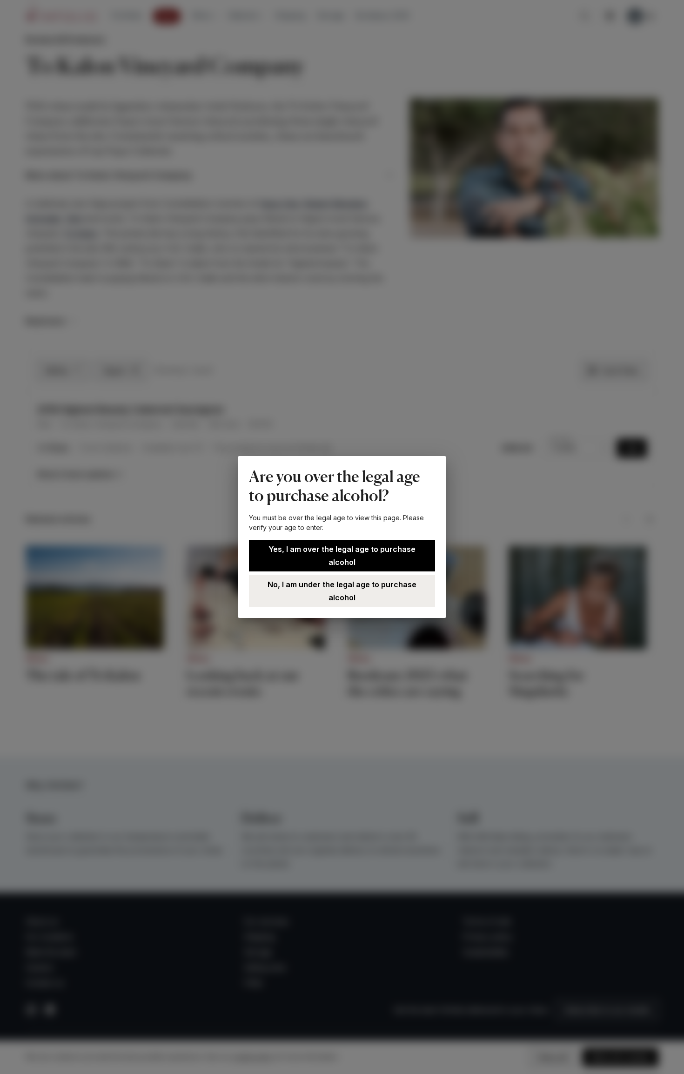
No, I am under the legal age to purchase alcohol (342, 591)
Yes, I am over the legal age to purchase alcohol (342, 555)
